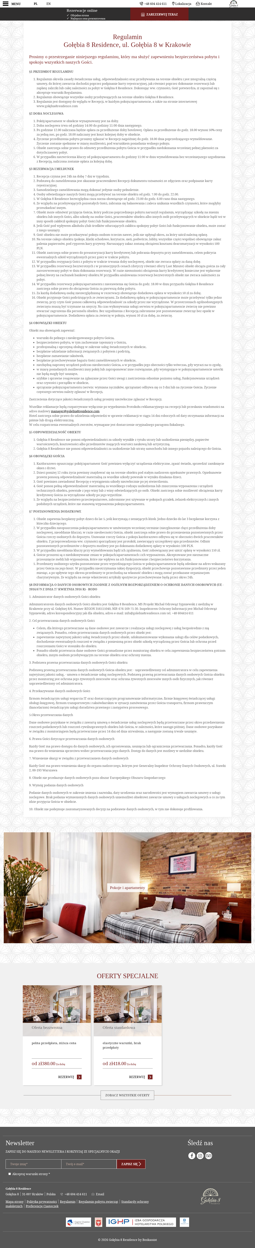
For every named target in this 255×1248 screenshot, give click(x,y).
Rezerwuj (70, 1077)
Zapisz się (129, 1164)
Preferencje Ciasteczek (42, 1206)
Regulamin (67, 1201)
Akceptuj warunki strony (30, 1174)
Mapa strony (15, 1201)
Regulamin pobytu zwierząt (98, 1201)
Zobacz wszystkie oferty (127, 1095)
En (48, 4)
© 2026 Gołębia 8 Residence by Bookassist (127, 1240)
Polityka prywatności (42, 1201)
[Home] (233, 3)
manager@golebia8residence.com (75, 411)
